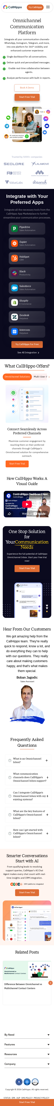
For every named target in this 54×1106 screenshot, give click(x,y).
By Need (9, 1035)
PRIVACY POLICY (41, 1098)
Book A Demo (27, 88)
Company (10, 1064)
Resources (10, 1054)
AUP (18, 1098)
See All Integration (27, 353)
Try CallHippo (35, 7)
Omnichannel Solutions (17, 377)
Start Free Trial (27, 97)
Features (9, 1044)
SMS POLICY (27, 1098)
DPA (13, 1098)
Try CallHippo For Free (27, 344)
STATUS (7, 1098)
